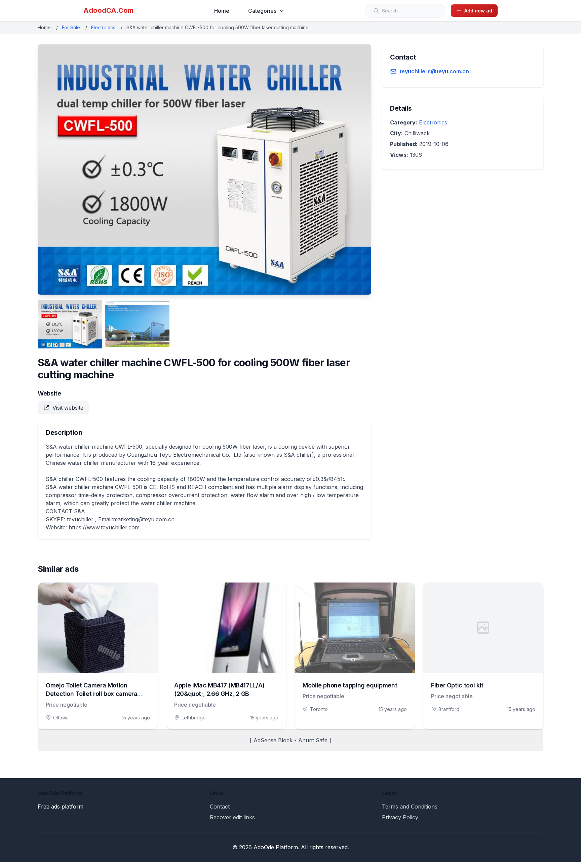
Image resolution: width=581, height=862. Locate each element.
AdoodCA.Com (108, 10)
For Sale (71, 27)
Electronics (103, 27)
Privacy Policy (400, 817)
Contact (220, 806)
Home (221, 10)
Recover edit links (232, 817)
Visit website (67, 407)
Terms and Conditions (409, 806)
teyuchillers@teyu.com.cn (434, 71)
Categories (262, 10)
